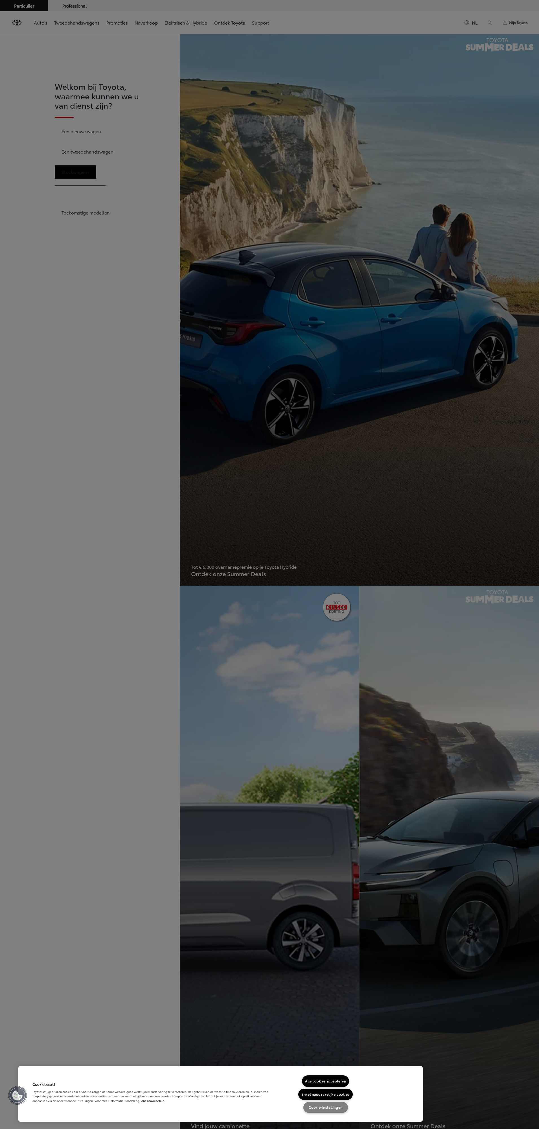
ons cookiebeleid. (153, 1101)
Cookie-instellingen (326, 1107)
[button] (17, 1095)
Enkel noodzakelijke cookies (325, 1094)
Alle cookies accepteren (325, 1080)
